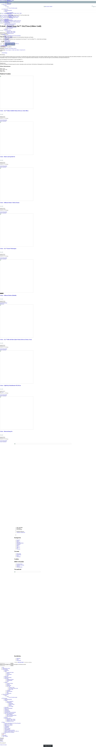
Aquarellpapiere (7, 41)
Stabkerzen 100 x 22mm (11, 32)
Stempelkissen (9, 13)
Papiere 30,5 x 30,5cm (8, 36)
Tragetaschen (9, 3)
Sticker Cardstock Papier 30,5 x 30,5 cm (11, 43)
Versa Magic (11, 17)
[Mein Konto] (89, 6)
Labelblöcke (6, 39)
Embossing (11, 14)
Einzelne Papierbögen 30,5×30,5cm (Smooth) (12, 35)
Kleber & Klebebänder (8, 19)
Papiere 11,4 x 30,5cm (8, 37)
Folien (5, 5)
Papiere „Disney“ (7, 40)
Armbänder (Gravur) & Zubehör (10, 23)
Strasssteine (6, 18)
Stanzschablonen (10, 28)
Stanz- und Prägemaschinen (9, 24)
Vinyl (8, 6)
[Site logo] (48, 6)
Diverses (6, 29)
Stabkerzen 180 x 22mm (11, 31)
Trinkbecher (6, 20)
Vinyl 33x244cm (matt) (13, 8)
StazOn (10, 16)
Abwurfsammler (7, 22)
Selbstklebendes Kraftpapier (9, 44)
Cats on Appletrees (10, 12)
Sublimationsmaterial (8, 10)
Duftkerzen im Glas (10, 33)
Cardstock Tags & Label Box (9, 42)
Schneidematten (9, 1)
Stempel (5, 11)
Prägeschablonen (10, 26)
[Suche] (90, 6)
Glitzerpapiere (6, 38)
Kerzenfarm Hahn (7, 30)
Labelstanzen (6, 21)
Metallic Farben (11, 15)
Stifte (7, 2)
